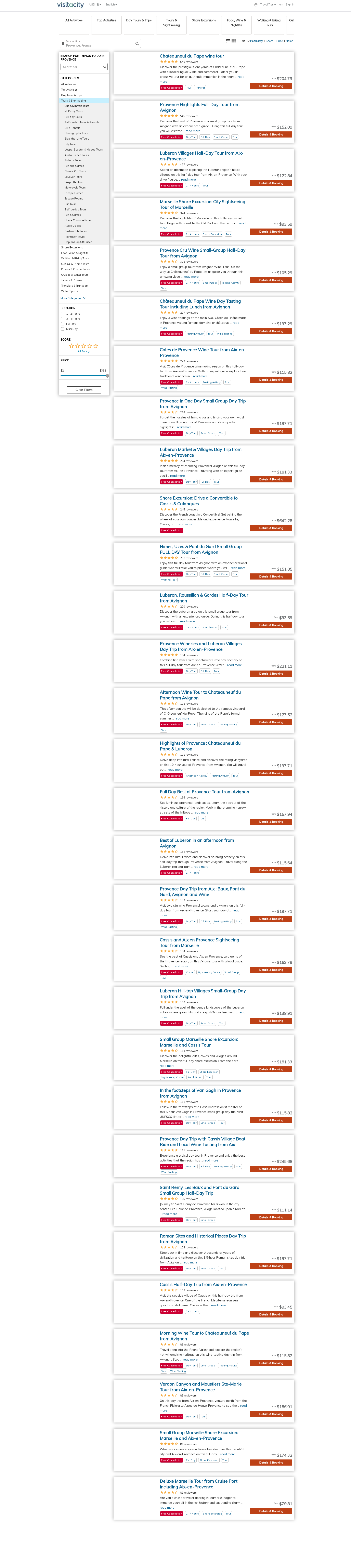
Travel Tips (267, 4)
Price (279, 40)
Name (289, 40)
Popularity (256, 40)
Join (280, 4)
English (110, 4)
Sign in (290, 4)
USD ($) (94, 4)
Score (269, 40)
